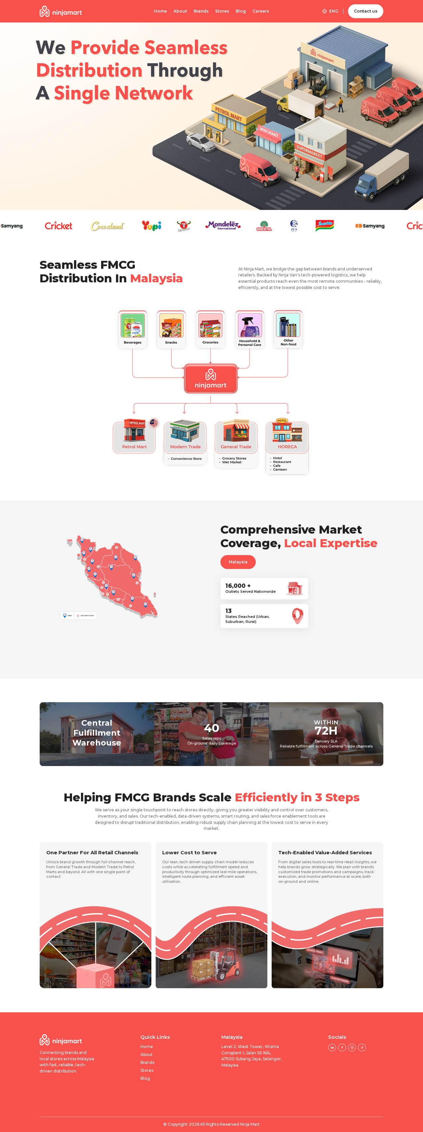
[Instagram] (352, 1047)
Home (160, 11)
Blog (241, 11)
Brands (201, 11)
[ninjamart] (61, 11)
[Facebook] (342, 1047)
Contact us (365, 11)
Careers (260, 11)
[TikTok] (361, 1047)
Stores (222, 11)
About (180, 11)
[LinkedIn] (332, 1047)
